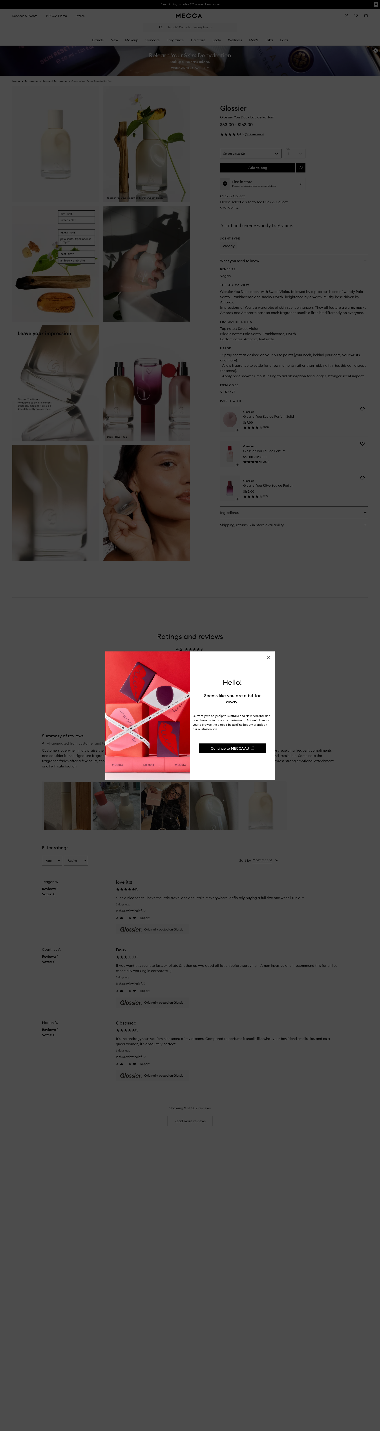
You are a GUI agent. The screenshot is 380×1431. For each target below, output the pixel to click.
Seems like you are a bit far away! (232, 698)
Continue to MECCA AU (230, 748)
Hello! (232, 682)
